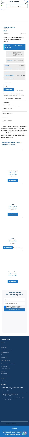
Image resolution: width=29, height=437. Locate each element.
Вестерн (11, 104)
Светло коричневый (20, 68)
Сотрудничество (5, 357)
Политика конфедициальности (8, 363)
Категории (3, 345)
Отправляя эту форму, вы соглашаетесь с (14, 307)
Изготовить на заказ (18, 90)
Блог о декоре (4, 373)
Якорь (12, 238)
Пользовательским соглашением (12, 307)
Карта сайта (4, 380)
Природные (22, 75)
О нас (2, 354)
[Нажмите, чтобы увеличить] (3, 8)
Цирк (20, 106)
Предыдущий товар (22, 24)
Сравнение (18, 98)
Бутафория (9, 108)
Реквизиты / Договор (5, 376)
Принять (15, 428)
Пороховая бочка (12, 271)
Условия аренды (7, 120)
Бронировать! (8, 89)
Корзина (3, 371)
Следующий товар (24, 24)
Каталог (3, 342)
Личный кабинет (5, 366)
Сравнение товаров (5, 368)
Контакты (3, 378)
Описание (5, 117)
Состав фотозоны (7, 113)
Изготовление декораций (7, 350)
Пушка (12, 204)
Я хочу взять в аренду (8, 6)
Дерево (18, 75)
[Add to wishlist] (22, 150)
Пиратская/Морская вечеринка (11, 106)
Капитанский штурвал (12, 171)
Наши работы (4, 347)
